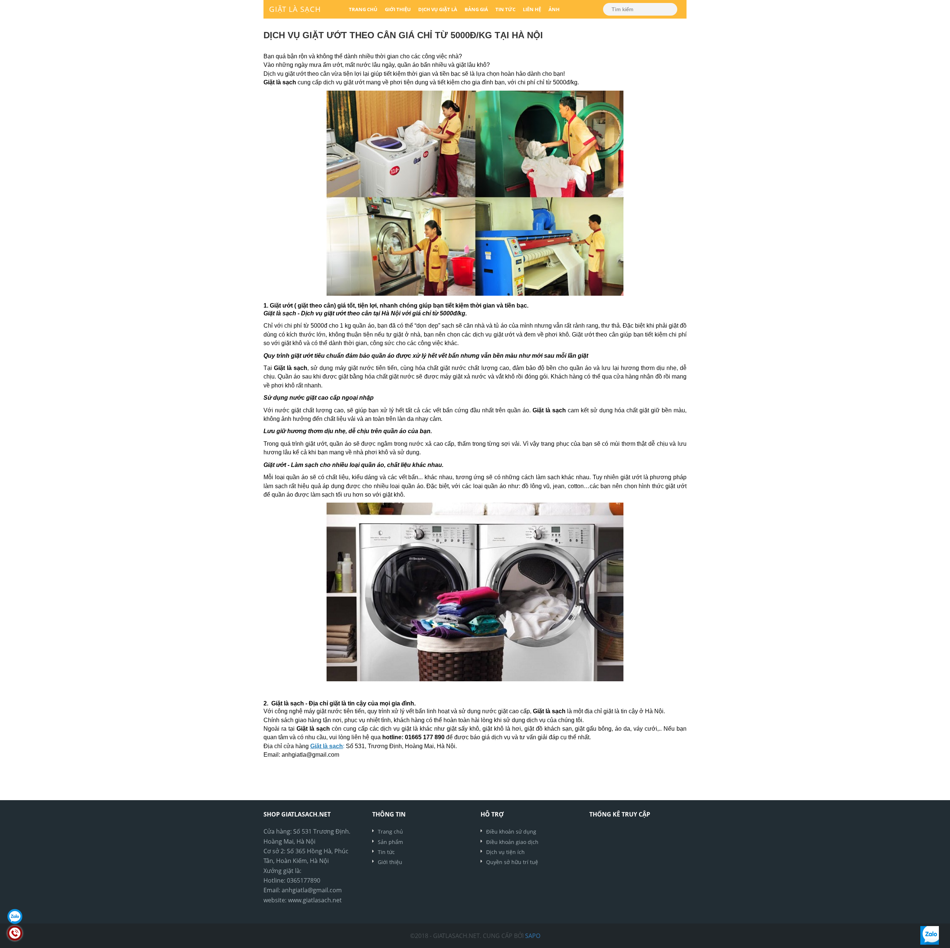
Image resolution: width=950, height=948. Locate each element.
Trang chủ (363, 9)
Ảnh (554, 9)
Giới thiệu (398, 9)
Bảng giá (476, 9)
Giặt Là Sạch (295, 9)
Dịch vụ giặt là (437, 9)
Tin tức (505, 9)
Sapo (532, 936)
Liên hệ (532, 9)
